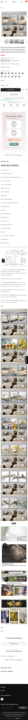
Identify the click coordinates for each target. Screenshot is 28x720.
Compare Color (22, 34)
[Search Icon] (5, 2)
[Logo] (14, 2)
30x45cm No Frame (5, 60)
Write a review (14, 643)
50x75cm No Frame (5, 63)
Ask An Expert (19, 155)
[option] (14, 23)
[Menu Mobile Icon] (1, 2)
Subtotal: (2, 85)
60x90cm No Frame (15, 63)
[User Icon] (22, 2)
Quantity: (3, 80)
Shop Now (14, 144)
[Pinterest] (2, 699)
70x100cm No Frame (5, 67)
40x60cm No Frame (15, 60)
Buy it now (14, 94)
